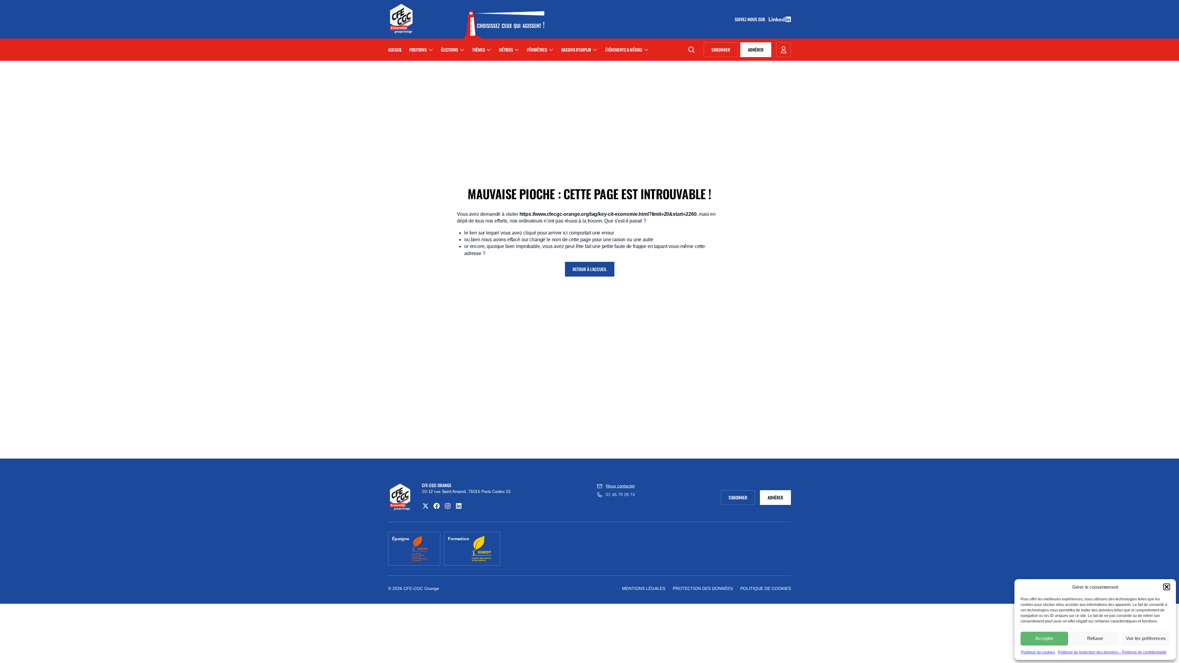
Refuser (1095, 638)
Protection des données (703, 588)
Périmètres (537, 49)
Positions (417, 49)
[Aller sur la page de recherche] (691, 49)
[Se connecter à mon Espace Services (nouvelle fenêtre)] (783, 49)
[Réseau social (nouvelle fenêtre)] (425, 506)
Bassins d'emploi (576, 49)
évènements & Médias (623, 49)
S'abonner (724, 50)
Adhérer (756, 49)
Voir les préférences (1146, 638)
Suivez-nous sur (752, 19)
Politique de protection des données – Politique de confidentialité (1112, 652)
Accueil (395, 49)
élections (449, 49)
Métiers (506, 49)
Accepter (1044, 638)
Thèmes (478, 49)
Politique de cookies (1038, 652)
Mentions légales (643, 588)
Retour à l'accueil (590, 269)
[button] (1167, 587)
